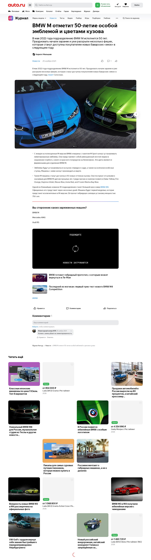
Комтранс (40, 11)
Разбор (79, 18)
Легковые (15, 11)
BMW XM (104, 187)
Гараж (66, 11)
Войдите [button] (35, 327)
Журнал (87, 11)
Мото (27, 11)
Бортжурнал (76, 11)
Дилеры (96, 11)
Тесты (62, 18)
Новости (53, 18)
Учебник (107, 18)
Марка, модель (38, 18)
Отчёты (58, 11)
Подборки (96, 18)
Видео (70, 18)
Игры (87, 18)
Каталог (49, 11)
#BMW (35, 298)
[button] (58, 374)
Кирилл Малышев (44, 54)
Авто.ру (16, 5)
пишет (51, 75)
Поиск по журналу (132, 18)
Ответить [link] (50, 337)
